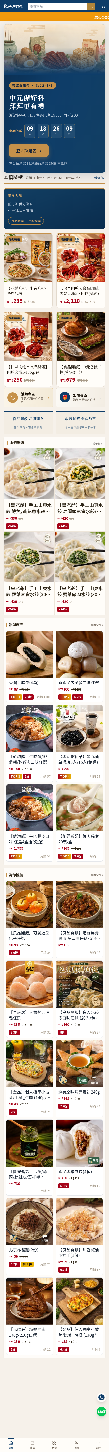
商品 (32, 1447)
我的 (76, 1447)
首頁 (10, 1447)
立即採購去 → (29, 150)
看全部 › (99, 177)
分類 (54, 1447)
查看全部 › (96, 625)
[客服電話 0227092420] (101, 1397)
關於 (98, 1447)
